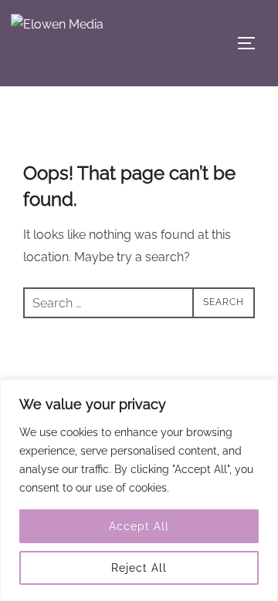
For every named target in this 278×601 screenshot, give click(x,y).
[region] (139, 490)
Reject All (139, 568)
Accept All (139, 526)
